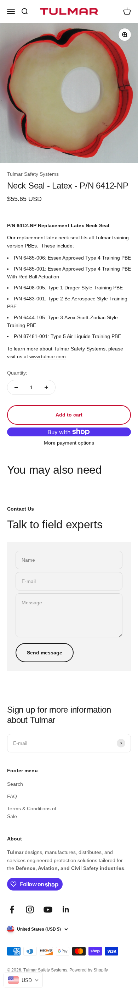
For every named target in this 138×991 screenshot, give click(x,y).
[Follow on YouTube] (48, 909)
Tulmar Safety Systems (33, 174)
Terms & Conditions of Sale (31, 812)
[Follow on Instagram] (30, 909)
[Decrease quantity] (16, 387)
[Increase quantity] (46, 387)
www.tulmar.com (47, 356)
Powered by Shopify (88, 970)
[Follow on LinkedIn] (66, 909)
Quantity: (17, 373)
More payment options (69, 443)
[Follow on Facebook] (12, 909)
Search (15, 784)
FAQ (12, 796)
